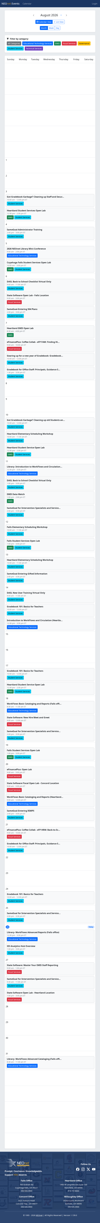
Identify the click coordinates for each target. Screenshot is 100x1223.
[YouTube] (93, 1169)
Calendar (27, 3)
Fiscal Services (69, 43)
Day (57, 28)
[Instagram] (83, 1169)
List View (59, 22)
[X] (88, 1169)
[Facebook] (77, 1169)
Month (44, 28)
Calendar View (44, 22)
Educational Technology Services (37, 43)
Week (51, 28)
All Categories (14, 43)
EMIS (57, 43)
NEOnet (39, 1215)
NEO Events (11, 3)
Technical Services (34, 48)
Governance (84, 43)
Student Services (15, 48)
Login (94, 3)
